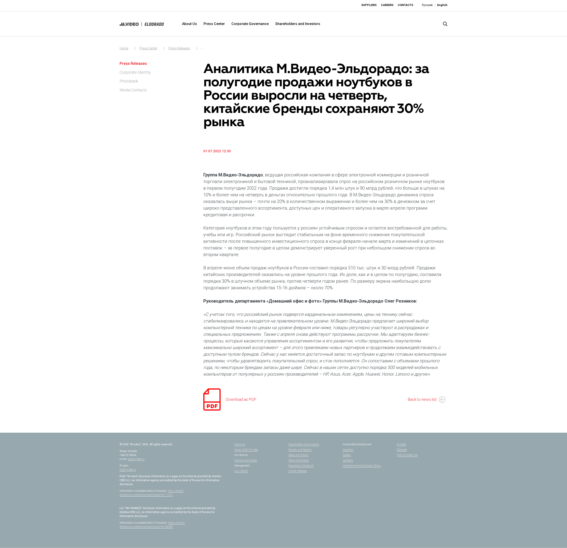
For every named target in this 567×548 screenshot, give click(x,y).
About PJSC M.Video (246, 449)
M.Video (401, 444)
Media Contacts (133, 90)
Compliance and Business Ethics (362, 465)
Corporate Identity (135, 72)
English (442, 5)
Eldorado (402, 449)
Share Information (298, 460)
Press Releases (179, 48)
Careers (387, 5)
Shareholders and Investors (297, 24)
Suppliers (369, 5)
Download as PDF (241, 399)
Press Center (214, 24)
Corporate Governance (250, 24)
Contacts (405, 5)
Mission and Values (245, 460)
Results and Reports (300, 449)
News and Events (298, 455)
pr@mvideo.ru (136, 459)
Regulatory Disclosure (300, 465)
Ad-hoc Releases (297, 471)
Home (124, 48)
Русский (427, 5)
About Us (189, 24)
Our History (241, 471)
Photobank (129, 81)
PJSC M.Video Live (407, 455)
